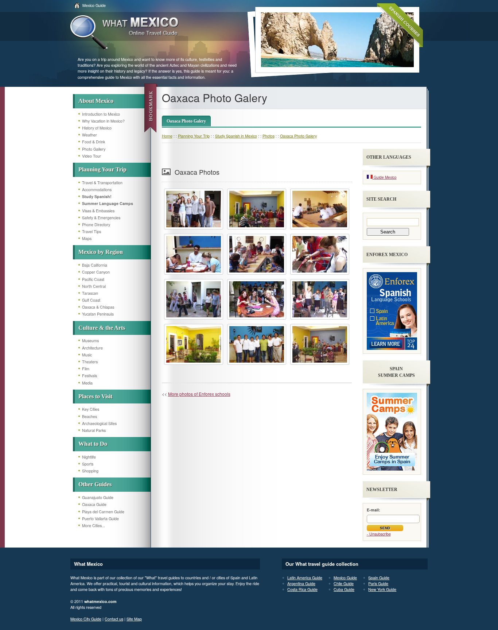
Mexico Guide (94, 5)
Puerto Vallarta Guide (100, 518)
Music (87, 354)
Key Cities (90, 409)
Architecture (92, 348)
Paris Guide (378, 583)
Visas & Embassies (98, 210)
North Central (94, 286)
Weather (89, 135)
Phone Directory (96, 224)
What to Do (92, 444)
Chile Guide (344, 583)
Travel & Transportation (102, 182)
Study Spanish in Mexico (236, 136)
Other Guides (95, 484)
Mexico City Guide (85, 619)
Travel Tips (91, 231)
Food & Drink (93, 141)
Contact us (114, 619)
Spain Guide (378, 577)
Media (87, 383)
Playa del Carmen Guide (103, 511)
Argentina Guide (301, 583)
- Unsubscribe (379, 534)
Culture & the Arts (101, 328)
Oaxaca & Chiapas (98, 307)
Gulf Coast (91, 300)
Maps (87, 238)
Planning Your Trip (102, 169)
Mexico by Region (100, 252)
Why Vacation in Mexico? (103, 121)
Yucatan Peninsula (98, 314)
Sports (87, 464)
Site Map (134, 619)
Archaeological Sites (99, 423)
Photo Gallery (93, 149)
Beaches (89, 416)
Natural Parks (94, 430)
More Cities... (93, 525)
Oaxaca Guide (94, 504)
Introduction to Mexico (101, 114)
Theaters (90, 361)
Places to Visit (95, 396)
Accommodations (97, 189)
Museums (90, 340)
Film (85, 368)
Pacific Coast (93, 279)
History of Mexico (97, 128)
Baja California (94, 265)
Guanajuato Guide (97, 497)
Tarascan (90, 293)
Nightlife (89, 457)
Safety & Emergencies (101, 217)
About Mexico (95, 101)
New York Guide (382, 589)
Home (167, 136)
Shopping (90, 471)
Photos (268, 136)
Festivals (89, 375)
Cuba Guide (344, 589)
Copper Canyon (96, 272)
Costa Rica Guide (302, 589)
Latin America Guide (304, 577)
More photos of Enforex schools (199, 394)
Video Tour (91, 156)
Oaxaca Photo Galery (186, 121)
